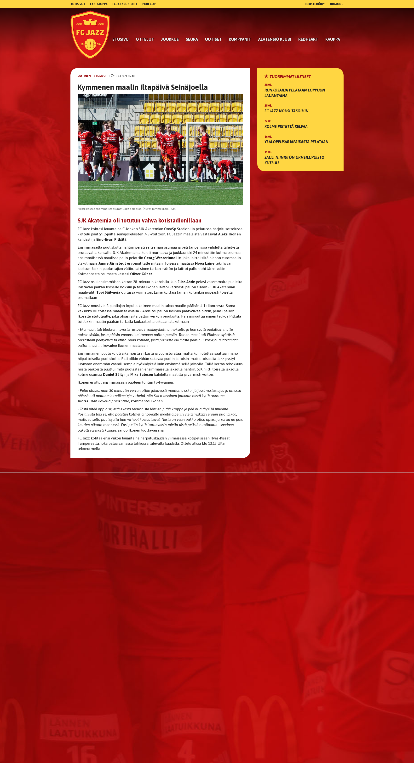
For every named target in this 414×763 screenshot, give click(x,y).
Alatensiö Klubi (274, 39)
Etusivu (120, 39)
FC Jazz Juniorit (125, 4)
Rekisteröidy (315, 4)
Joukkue (170, 39)
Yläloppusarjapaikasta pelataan (296, 142)
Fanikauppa (99, 4)
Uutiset (213, 39)
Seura (192, 39)
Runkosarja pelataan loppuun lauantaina (294, 93)
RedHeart (308, 39)
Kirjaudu (336, 4)
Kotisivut (77, 4)
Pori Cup (148, 4)
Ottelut (145, 39)
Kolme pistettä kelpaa (286, 126)
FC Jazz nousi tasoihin (286, 111)
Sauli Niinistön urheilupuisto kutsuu (294, 160)
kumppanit (240, 39)
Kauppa (332, 39)
